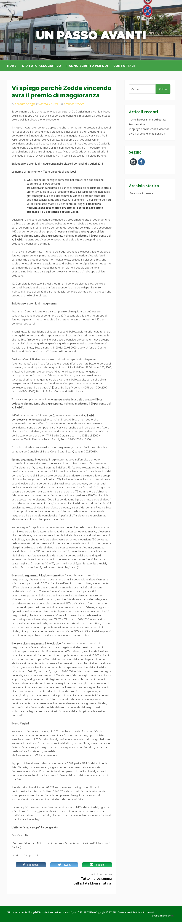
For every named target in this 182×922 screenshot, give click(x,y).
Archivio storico (74, 104)
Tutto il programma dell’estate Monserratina (92, 879)
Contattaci (124, 66)
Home (12, 66)
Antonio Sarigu (25, 104)
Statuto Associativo (41, 66)
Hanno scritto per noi (87, 66)
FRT (173, 915)
